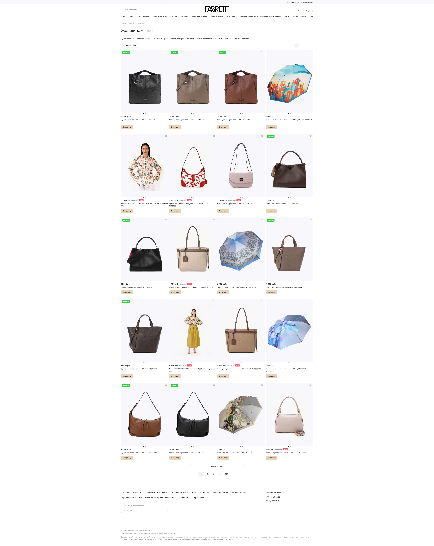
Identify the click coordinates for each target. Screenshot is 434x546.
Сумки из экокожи (144, 39)
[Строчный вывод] (306, 46)
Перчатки (190, 39)
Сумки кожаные (127, 39)
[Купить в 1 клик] (166, 52)
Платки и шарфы (161, 39)
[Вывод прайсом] (311, 46)
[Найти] (159, 9)
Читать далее (228, 539)
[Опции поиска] (148, 9)
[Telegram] (180, 510)
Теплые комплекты (241, 39)
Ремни (228, 39)
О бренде (125, 492)
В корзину (127, 127)
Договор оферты (238, 492)
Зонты (220, 39)
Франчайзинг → (201, 497)
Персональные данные (131, 497)
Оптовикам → (184, 497)
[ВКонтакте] (176, 510)
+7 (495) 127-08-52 (292, 2)
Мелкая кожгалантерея (206, 39)
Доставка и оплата (200, 492)
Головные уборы (177, 39)
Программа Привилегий (156, 492)
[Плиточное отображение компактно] (301, 46)
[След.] (233, 474)
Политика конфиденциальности (159, 497)
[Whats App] (185, 510)
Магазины (137, 492)
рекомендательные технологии (164, 533)
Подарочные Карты (179, 492)
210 (226, 474)
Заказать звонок (307, 2)
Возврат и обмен (220, 492)
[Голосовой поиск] (153, 9)
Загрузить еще (217, 467)
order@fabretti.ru (272, 501)
